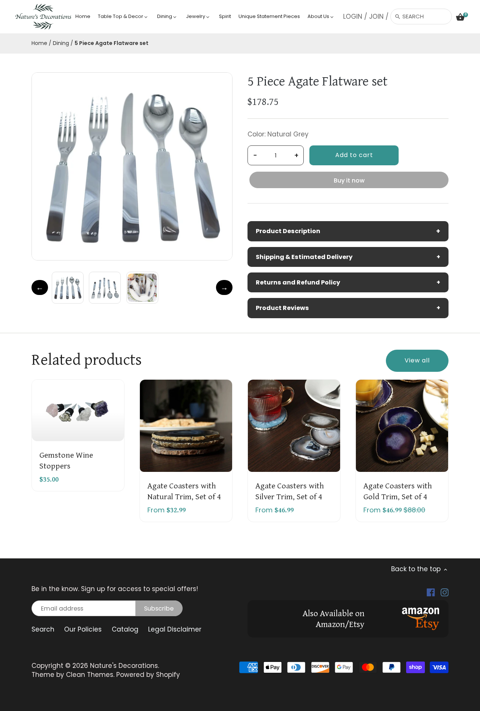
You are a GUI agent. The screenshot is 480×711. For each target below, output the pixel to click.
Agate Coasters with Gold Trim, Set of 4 (397, 490)
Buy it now (349, 180)
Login (352, 16)
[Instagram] (444, 592)
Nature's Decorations (124, 665)
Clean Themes (89, 674)
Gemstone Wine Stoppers (66, 460)
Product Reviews (348, 308)
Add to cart (354, 155)
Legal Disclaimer (174, 629)
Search (43, 629)
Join (376, 16)
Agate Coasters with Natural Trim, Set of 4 (184, 490)
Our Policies (83, 629)
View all (417, 360)
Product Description (348, 231)
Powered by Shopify (148, 674)
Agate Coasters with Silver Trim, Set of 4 (289, 490)
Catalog (125, 629)
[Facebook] (431, 592)
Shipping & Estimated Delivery (348, 257)
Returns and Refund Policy (348, 282)
